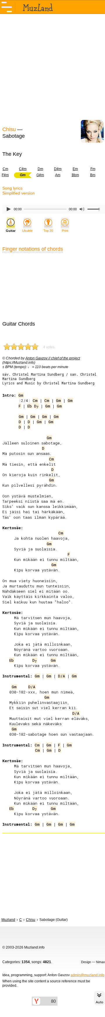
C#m (23, 169)
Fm (92, 169)
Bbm (75, 175)
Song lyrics (12, 188)
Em (75, 169)
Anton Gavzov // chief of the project (52, 358)
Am (57, 175)
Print (65, 230)
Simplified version (18, 193)
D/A (61, 676)
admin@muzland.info (87, 975)
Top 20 (48, 230)
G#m (40, 175)
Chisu (9, 129)
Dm (40, 169)
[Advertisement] (52, 69)
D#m (58, 169)
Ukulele (27, 230)
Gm (20, 395)
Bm (92, 175)
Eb (29, 406)
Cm (35, 400)
